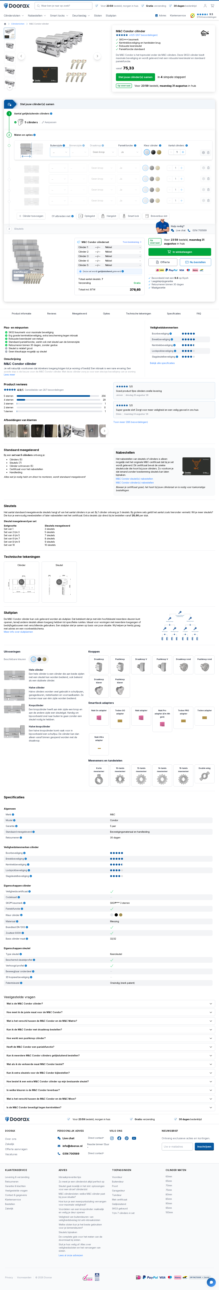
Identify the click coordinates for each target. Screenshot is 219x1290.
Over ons (10, 1138)
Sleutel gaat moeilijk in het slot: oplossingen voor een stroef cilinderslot (82, 1188)
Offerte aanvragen (16, 1149)
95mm (169, 1208)
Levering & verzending (17, 1177)
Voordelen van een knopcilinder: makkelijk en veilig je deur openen (81, 1211)
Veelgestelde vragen (16, 1190)
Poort (115, 1186)
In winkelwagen (182, 252)
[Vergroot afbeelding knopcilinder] (14, 708)
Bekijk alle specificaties (162, 363)
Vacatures (11, 1154)
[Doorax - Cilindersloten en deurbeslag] (16, 5)
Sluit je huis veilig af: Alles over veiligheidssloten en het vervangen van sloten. (80, 1247)
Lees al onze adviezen (71, 1255)
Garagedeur (118, 1190)
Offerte (165, 262)
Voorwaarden (24, 1277)
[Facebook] (119, 1138)
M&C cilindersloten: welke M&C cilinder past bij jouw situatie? (82, 1195)
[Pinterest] (126, 1138)
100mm (169, 1212)
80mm (169, 1194)
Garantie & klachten (15, 1186)
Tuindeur (117, 1195)
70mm (169, 1185)
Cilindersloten (12, 15)
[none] (155, 145)
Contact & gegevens (16, 1195)
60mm (169, 1176)
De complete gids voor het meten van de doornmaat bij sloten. (80, 1238)
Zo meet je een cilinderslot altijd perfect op (81, 1181)
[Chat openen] (211, 1282)
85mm (169, 1199)
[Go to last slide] (21, 56)
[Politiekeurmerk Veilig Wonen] (97, 1277)
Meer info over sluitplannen (18, 631)
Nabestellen (35, 15)
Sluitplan (111, 15)
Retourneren (11, 1181)
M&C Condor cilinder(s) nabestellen (135, 482)
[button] (9, 33)
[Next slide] (97, 56)
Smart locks (57, 15)
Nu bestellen (198, 262)
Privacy (9, 1277)
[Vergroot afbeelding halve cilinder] (14, 693)
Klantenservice (13, 1199)
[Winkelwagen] (212, 6)
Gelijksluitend (119, 1204)
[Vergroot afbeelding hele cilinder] (14, 674)
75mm (169, 1190)
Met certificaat (119, 1199)
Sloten (98, 15)
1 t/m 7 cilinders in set (123, 1213)
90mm (169, 1203)
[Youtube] (134, 1138)
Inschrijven (204, 1146)
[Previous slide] (5, 431)
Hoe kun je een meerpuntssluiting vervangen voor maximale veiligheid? (82, 1203)
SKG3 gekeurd (120, 1208)
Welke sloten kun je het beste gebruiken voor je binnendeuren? (80, 1226)
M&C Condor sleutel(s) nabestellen (134, 478)
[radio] (147, 152)
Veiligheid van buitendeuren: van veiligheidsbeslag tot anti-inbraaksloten (79, 1218)
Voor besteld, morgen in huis (119, 5)
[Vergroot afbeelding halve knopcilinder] (14, 731)
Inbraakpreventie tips (70, 1177)
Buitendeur (118, 1181)
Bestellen (10, 1204)
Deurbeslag (79, 15)
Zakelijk (9, 1144)
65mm (169, 1181)
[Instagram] (112, 1138)
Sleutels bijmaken (68, 1232)
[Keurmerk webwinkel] (87, 1277)
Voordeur (117, 1177)
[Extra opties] (203, 152)
